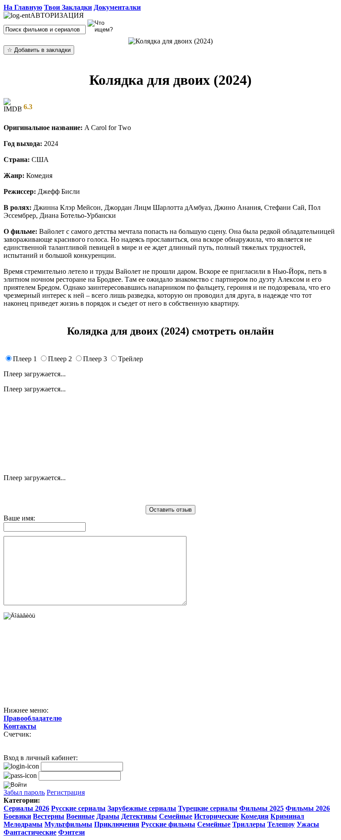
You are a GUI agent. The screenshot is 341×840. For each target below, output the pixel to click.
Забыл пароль (24, 792)
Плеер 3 (95, 359)
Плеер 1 (25, 359)
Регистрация (66, 792)
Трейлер (130, 359)
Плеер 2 (60, 359)
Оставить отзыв (170, 509)
